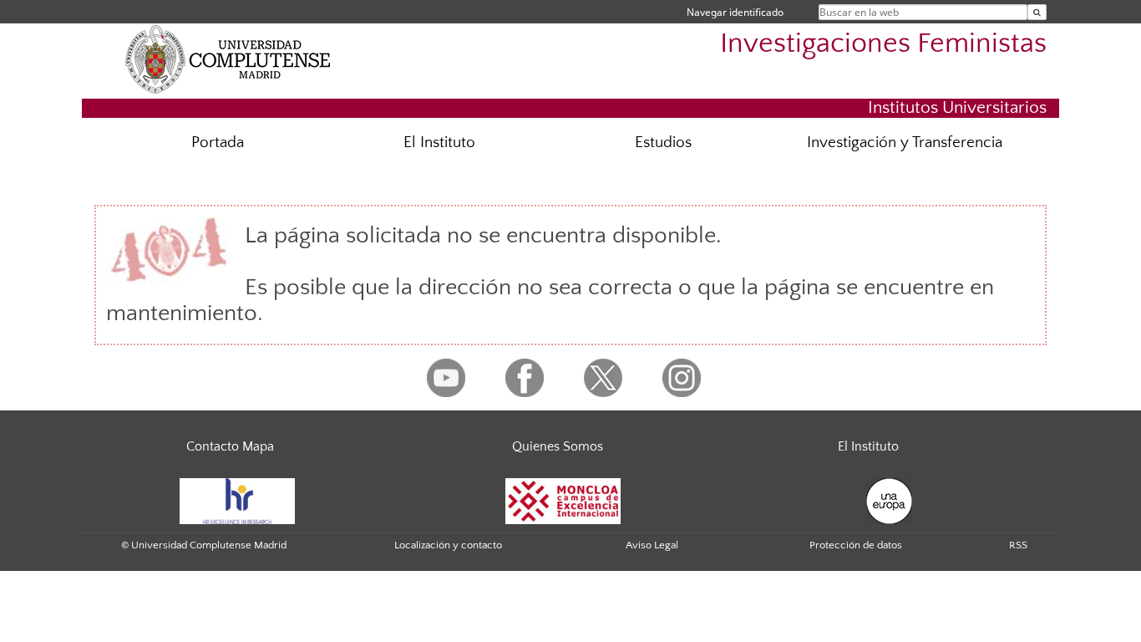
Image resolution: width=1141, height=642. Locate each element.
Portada (217, 142)
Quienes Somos (557, 446)
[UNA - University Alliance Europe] (889, 499)
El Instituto (439, 142)
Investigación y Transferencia (904, 142)
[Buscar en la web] (1037, 12)
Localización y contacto (448, 545)
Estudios (663, 142)
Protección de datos (855, 545)
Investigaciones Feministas (883, 43)
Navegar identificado (735, 12)
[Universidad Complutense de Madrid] (228, 58)
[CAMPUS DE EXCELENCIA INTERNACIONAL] (563, 499)
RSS (1018, 545)
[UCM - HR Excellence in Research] (237, 499)
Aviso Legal (652, 545)
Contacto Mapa (230, 446)
